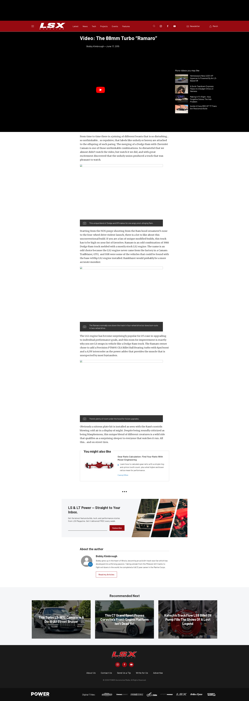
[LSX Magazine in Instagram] (117, 664)
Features (126, 26)
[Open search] (154, 26)
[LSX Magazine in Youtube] (131, 664)
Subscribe (117, 528)
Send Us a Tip (124, 672)
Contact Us (106, 672)
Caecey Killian (123, 475)
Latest (75, 26)
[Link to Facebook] (167, 26)
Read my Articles (106, 574)
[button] (100, 90)
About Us (91, 672)
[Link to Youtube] (174, 26)
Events (115, 26)
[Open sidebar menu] (32, 26)
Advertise (158, 672)
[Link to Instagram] (160, 26)
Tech (94, 26)
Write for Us (142, 672)
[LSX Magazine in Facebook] (124, 664)
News (85, 26)
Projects (104, 26)
